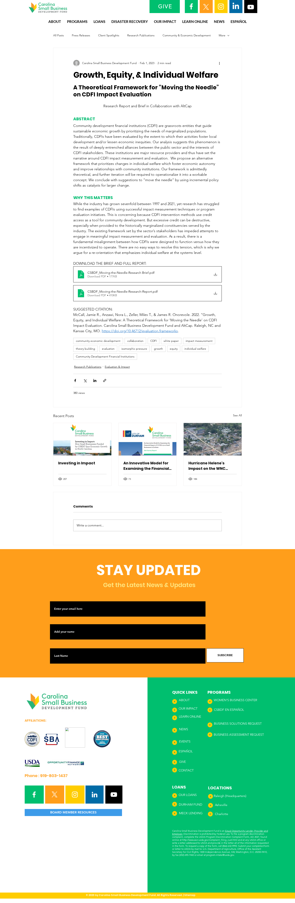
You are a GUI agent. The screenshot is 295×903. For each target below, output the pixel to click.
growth (158, 348)
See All (237, 415)
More (222, 35)
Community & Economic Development (187, 35)
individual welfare (195, 348)
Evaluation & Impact (117, 367)
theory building (85, 348)
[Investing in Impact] (82, 439)
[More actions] (219, 63)
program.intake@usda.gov (220, 854)
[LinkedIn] (236, 6)
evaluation (108, 348)
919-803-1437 (54, 775)
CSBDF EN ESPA (225, 710)
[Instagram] (221, 6)
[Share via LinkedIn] (95, 380)
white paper (171, 341)
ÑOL (240, 710)
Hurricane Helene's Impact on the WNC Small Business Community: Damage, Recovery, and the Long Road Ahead (210, 466)
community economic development (98, 341)
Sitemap (189, 895)
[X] (206, 7)
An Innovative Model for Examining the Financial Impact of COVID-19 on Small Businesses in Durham (146, 466)
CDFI (153, 341)
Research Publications (141, 35)
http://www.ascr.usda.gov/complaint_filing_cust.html (209, 839)
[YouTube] (251, 7)
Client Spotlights (108, 35)
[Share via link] (105, 380)
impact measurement (199, 341)
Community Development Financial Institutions (105, 356)
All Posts (58, 35)
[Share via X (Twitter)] (85, 380)
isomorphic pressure (134, 348)
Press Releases (81, 35)
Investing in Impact (76, 463)
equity (174, 348)
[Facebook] (191, 6)
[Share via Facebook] (75, 380)
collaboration (135, 341)
